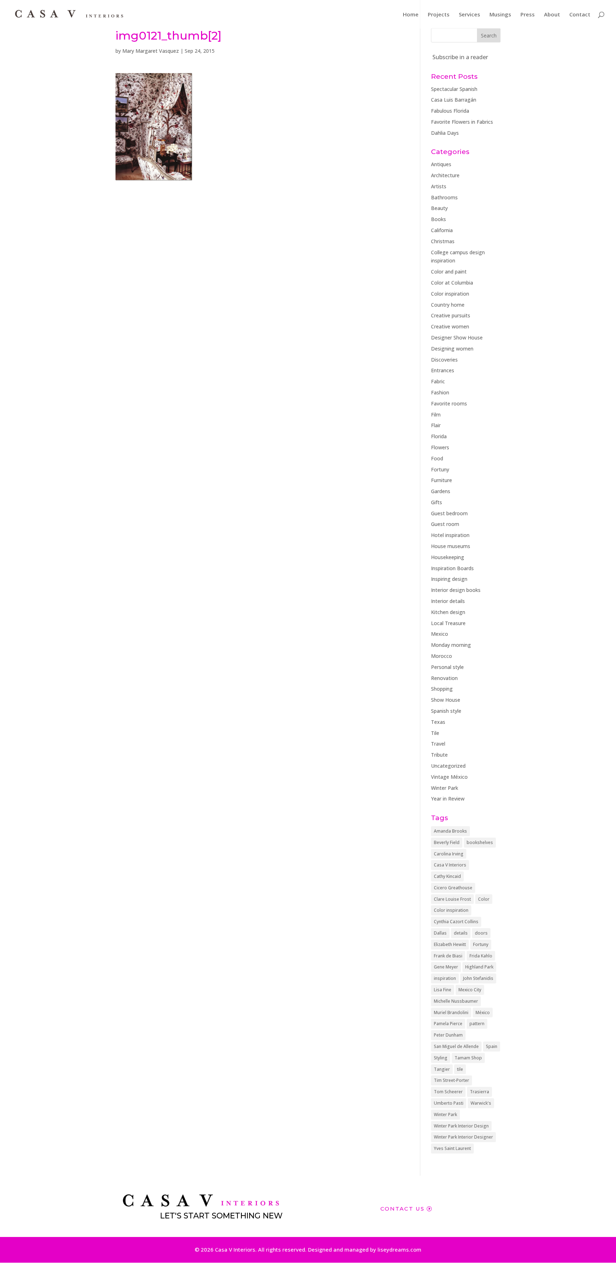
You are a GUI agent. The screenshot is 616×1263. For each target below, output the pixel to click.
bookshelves (480, 842)
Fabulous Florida (450, 110)
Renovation (444, 678)
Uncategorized (448, 765)
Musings (500, 15)
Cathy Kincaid (447, 876)
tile (460, 1069)
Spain (491, 1046)
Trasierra (479, 1092)
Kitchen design (448, 612)
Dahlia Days (445, 132)
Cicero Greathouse (453, 888)
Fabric (438, 381)
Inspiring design (449, 579)
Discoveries (444, 359)
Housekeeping (447, 557)
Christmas (443, 241)
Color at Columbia (452, 282)
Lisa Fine (442, 990)
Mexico (439, 633)
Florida (439, 436)
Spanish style (446, 710)
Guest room (445, 524)
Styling (440, 1058)
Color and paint (449, 271)
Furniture (441, 480)
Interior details (448, 601)
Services (469, 15)
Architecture (445, 175)
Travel (438, 743)
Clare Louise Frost (452, 899)
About (552, 15)
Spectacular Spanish (454, 89)
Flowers (440, 447)
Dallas (440, 933)
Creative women (450, 326)
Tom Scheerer (448, 1092)
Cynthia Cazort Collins (456, 922)
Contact (579, 15)
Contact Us (402, 1208)
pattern (476, 1024)
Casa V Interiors (450, 865)
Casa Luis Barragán (453, 99)
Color (483, 899)
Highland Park (479, 967)
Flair (436, 425)
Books (438, 219)
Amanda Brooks (450, 831)
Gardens (440, 491)
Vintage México (449, 776)
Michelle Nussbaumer (456, 1001)
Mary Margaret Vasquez (150, 50)
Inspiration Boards (452, 568)
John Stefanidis (478, 978)
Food (437, 458)
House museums (450, 546)
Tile (435, 733)
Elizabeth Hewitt (450, 944)
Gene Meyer (446, 967)
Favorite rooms (449, 403)
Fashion (440, 392)
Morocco (441, 656)
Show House (445, 699)
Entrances (442, 370)
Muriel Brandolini (451, 1012)
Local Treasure (448, 623)
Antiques (441, 164)
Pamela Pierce (448, 1024)
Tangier (442, 1069)
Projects (439, 15)
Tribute (439, 754)
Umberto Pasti (448, 1103)
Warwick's (481, 1103)
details (461, 933)
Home (411, 15)
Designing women (452, 348)
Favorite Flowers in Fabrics (462, 121)
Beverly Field (447, 842)
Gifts (436, 502)
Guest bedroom (449, 513)
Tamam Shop (468, 1058)
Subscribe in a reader (460, 57)
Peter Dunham (448, 1035)
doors (481, 933)
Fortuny (440, 469)
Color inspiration (450, 293)
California (442, 230)
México (483, 1012)
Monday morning (451, 644)
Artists (438, 186)
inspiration (445, 978)
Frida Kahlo (480, 956)
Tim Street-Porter (451, 1080)
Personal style (447, 667)
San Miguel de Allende (456, 1046)
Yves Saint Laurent (452, 1148)
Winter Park (444, 787)
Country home (447, 304)
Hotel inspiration (450, 535)
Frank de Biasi (448, 956)
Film (436, 414)
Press (527, 15)
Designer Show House (457, 337)
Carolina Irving (448, 854)
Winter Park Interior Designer (463, 1137)
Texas (438, 722)
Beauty (439, 208)
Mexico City (469, 990)
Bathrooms (444, 197)
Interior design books (456, 590)
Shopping (442, 688)
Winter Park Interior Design (461, 1126)
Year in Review (447, 798)
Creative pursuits (450, 315)
